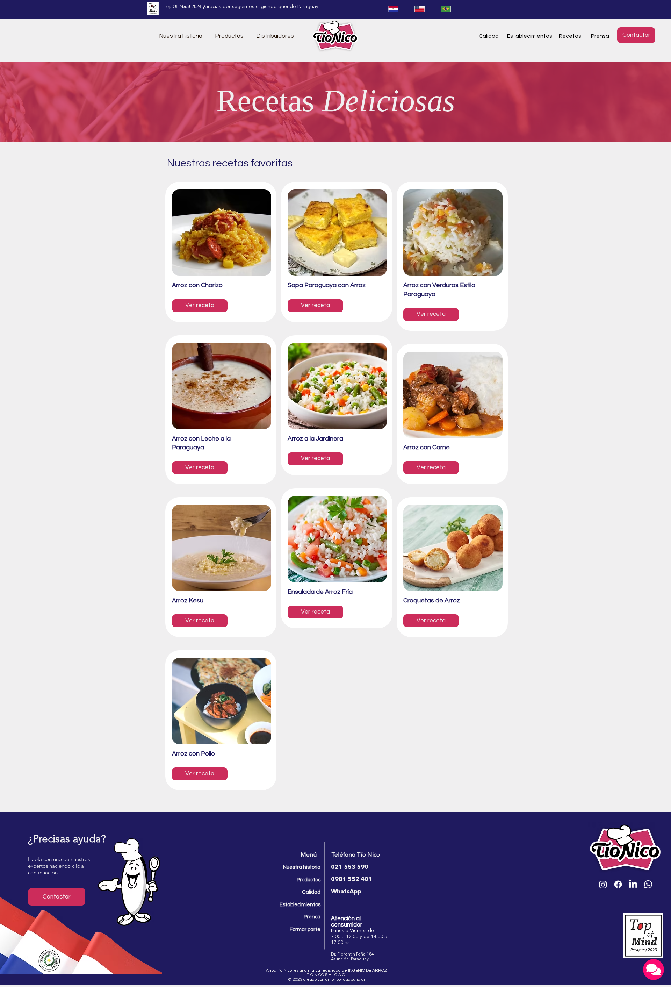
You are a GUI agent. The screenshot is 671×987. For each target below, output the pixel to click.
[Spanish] (393, 8)
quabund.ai (354, 979)
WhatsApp (346, 892)
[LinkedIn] (633, 884)
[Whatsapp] (648, 884)
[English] (419, 8)
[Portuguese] (446, 8)
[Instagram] (603, 884)
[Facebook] (618, 884)
